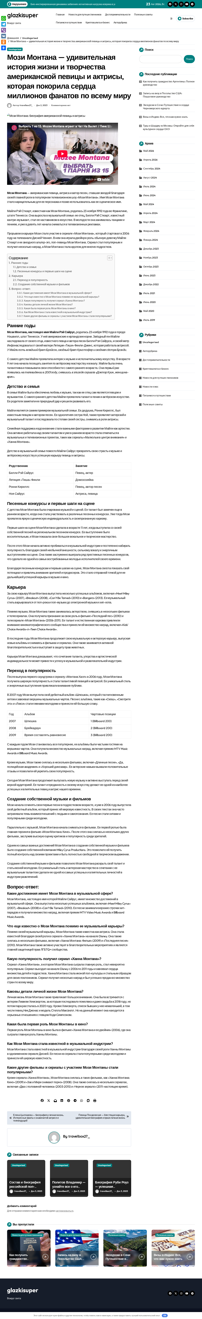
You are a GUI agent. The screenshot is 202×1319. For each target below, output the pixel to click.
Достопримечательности (117, 14)
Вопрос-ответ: (21, 289)
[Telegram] (4, 24)
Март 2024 (149, 222)
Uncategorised (14, 49)
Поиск (149, 49)
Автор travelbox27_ (22, 105)
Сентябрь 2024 (151, 168)
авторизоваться (64, 1210)
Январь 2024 (150, 239)
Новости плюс (150, 386)
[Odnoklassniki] (4, 42)
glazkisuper (22, 15)
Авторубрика (120, 22)
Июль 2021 (149, 293)
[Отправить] (4, 48)
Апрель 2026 (150, 159)
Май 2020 (148, 310)
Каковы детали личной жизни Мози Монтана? (48, 304)
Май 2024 (148, 204)
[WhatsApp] (4, 18)
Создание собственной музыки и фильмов (44, 284)
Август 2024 (150, 177)
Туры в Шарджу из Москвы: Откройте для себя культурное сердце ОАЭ (168, 127)
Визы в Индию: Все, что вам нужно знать (165, 116)
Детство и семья (26, 267)
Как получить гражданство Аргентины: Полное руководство (169, 83)
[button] (108, 257)
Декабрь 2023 (151, 248)
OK (164, 1315)
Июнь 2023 (149, 275)
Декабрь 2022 (151, 284)
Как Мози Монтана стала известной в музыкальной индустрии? (58, 312)
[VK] (4, 36)
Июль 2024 (149, 186)
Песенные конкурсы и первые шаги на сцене (44, 271)
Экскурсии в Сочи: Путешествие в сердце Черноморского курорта (166, 106)
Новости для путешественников (84, 14)
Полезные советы (143, 14)
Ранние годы (19, 263)
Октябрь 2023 (151, 266)
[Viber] (4, 30)
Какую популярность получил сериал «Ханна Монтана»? (54, 300)
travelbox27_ (79, 1136)
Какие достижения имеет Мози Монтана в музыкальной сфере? (57, 292)
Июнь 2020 (149, 302)
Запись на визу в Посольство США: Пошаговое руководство (162, 95)
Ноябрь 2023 (150, 257)
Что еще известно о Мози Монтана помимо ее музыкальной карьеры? (61, 296)
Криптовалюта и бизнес (98, 22)
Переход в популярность (32, 280)
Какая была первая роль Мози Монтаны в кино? (50, 308)
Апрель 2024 (150, 213)
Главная (60, 14)
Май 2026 (148, 150)
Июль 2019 (149, 319)
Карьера (17, 276)
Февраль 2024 (151, 230)
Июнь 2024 (149, 195)
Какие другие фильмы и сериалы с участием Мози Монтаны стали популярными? (68, 315)
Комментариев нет (61, 105)
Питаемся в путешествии (69, 22)
